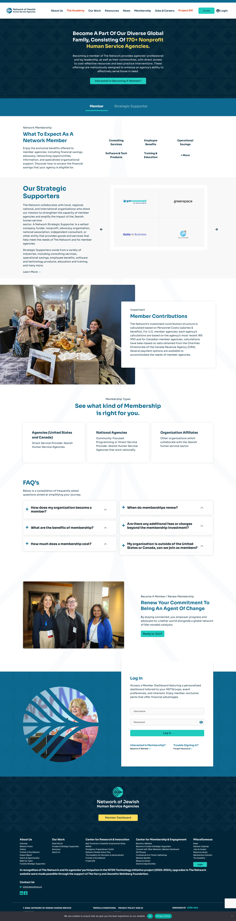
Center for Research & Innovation (107, 839)
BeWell (88, 846)
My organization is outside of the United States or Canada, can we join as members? (162, 546)
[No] (232, 916)
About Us (26, 839)
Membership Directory (202, 855)
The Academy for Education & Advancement (105, 855)
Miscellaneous (203, 839)
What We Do (57, 843)
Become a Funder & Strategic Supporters (153, 846)
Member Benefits (143, 858)
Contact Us (27, 882)
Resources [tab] (112, 10)
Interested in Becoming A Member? (118, 81)
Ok (150, 916)
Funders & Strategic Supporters (65, 846)
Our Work (58, 839)
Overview (23, 843)
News (195, 843)
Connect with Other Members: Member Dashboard (157, 849)
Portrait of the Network (29, 852)
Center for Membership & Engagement (161, 839)
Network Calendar (201, 846)
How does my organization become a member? (61, 510)
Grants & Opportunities (29, 858)
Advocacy (56, 849)
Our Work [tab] (94, 10)
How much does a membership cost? (61, 544)
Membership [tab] (142, 10)
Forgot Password (182, 748)
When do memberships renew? (152, 508)
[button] (101, 229)
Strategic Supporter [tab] (131, 106)
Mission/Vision (26, 846)
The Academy (75, 10)
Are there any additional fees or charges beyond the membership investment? (159, 526)
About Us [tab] (57, 10)
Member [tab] (96, 106)
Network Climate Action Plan (98, 852)
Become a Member (144, 843)
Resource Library (143, 861)
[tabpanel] (118, 58)
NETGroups (141, 852)
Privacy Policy (163, 916)
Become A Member (139, 748)
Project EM (185, 10)
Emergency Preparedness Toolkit (100, 849)
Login (200, 864)
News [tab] (126, 10)
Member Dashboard (118, 817)
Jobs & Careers (199, 849)
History (23, 849)
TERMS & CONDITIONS (104, 908)
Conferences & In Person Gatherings (151, 855)
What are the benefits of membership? (62, 528)
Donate (206, 10)
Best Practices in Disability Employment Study (105, 843)
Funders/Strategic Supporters (32, 864)
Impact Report (26, 855)
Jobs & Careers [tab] (165, 10)
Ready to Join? (152, 633)
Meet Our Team (26, 861)
